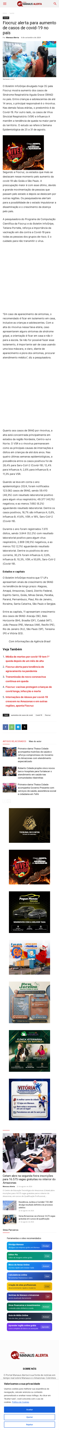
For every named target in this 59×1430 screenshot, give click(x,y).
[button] (4, 3)
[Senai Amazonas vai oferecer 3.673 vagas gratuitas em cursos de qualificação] (9, 1219)
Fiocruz (47, 715)
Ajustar (29, 1417)
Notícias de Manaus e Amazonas (24, 1295)
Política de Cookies (20, 1402)
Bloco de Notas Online (19, 1264)
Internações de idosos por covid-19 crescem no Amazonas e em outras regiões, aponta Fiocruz (27, 701)
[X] (24, 727)
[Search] (55, 3)
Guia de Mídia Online (18, 1315)
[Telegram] (18, 727)
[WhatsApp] (12, 727)
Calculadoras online (18, 1274)
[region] (29, 1405)
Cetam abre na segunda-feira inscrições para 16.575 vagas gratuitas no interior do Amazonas (29, 1179)
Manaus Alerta (12, 37)
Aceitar (29, 1409)
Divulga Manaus (16, 1244)
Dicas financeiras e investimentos (24, 1305)
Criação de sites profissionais (22, 1285)
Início (5, 13)
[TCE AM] (29, 825)
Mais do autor (35, 741)
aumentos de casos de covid (22, 715)
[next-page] (9, 801)
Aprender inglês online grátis (22, 1325)
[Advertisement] (29, 276)
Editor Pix (13, 1254)
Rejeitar (29, 1424)
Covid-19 (39, 715)
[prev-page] (4, 801)
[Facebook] (5, 727)
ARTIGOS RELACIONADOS (14, 741)
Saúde (11, 13)
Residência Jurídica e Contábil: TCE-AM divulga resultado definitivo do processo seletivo (36, 1205)
